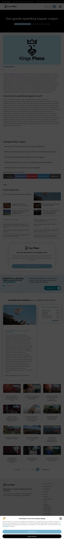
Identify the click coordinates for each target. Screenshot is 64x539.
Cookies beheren (32, 536)
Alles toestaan (32, 531)
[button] (61, 518)
